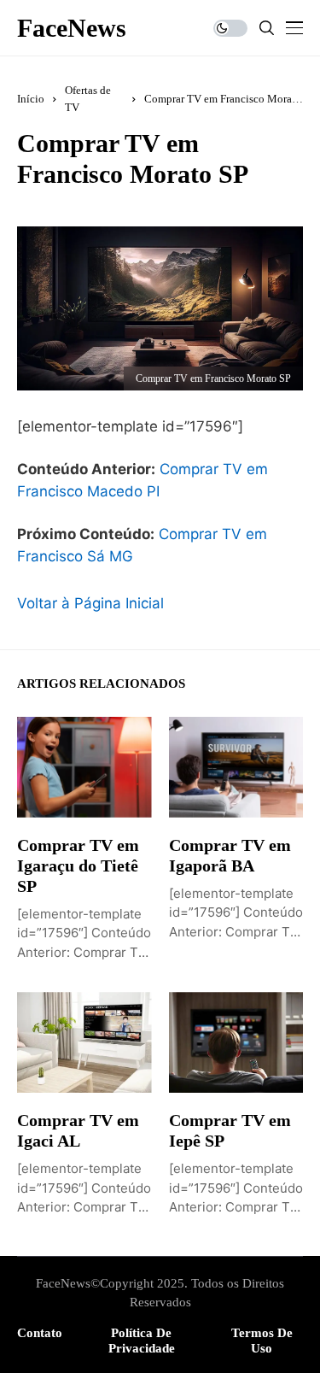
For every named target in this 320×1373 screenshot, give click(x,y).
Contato (39, 1333)
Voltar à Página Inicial (90, 603)
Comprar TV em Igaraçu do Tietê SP (78, 865)
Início (30, 98)
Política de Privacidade (141, 1340)
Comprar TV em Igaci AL (78, 1130)
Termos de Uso (262, 1340)
